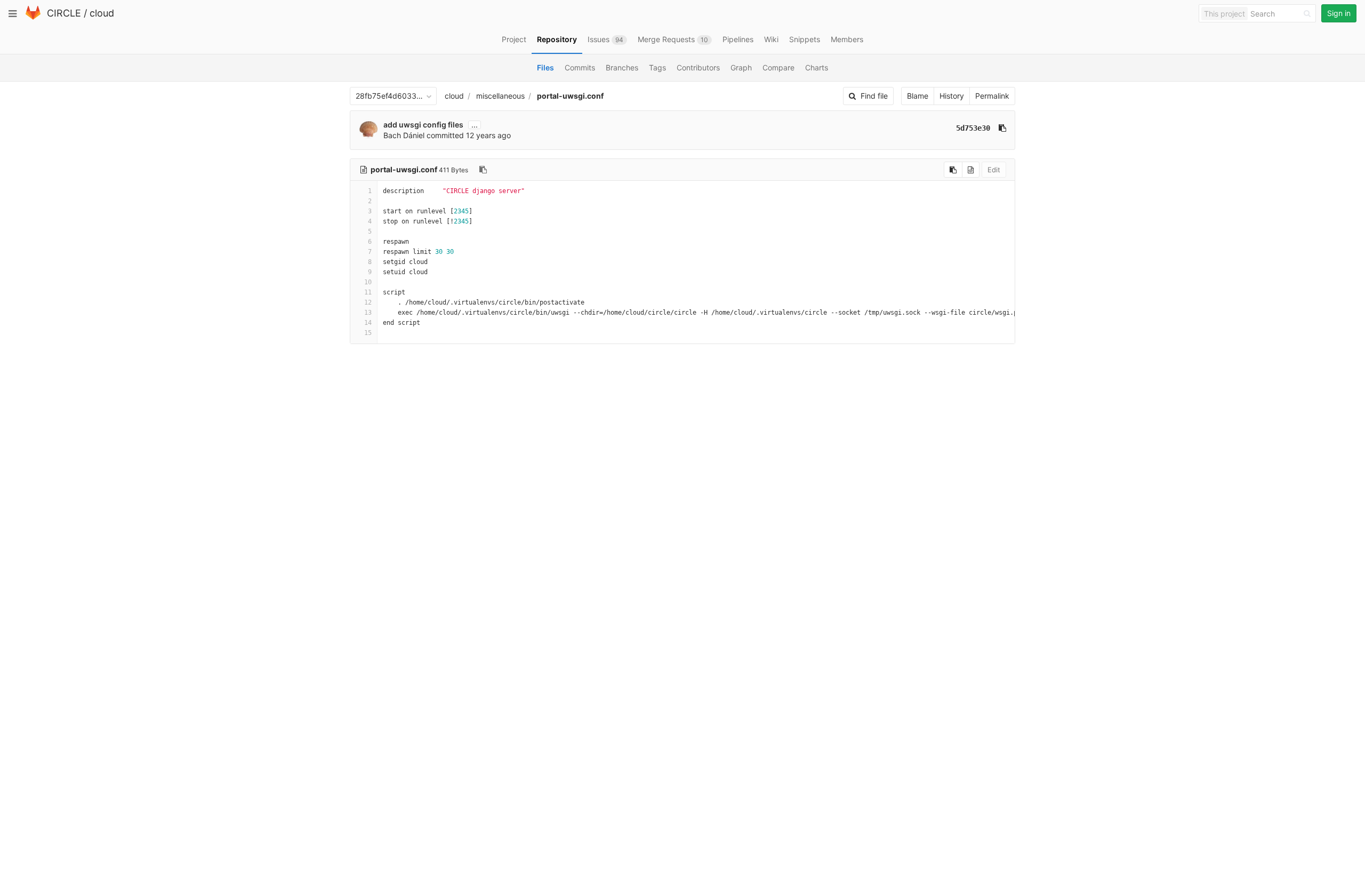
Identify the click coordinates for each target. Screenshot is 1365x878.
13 (368, 312)
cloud (102, 13)
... (474, 125)
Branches (622, 67)
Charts (816, 67)
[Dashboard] (33, 17)
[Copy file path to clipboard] (483, 169)
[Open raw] (970, 170)
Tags (657, 67)
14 (368, 322)
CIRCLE (64, 13)
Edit (993, 169)
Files (545, 67)
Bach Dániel (403, 135)
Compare (778, 67)
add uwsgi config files (423, 124)
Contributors (698, 67)
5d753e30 (973, 128)
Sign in (1339, 13)
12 (368, 302)
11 (368, 292)
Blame (917, 95)
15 (368, 333)
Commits (580, 67)
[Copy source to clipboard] (953, 170)
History (952, 95)
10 (368, 282)
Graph (741, 67)
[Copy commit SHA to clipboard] (1002, 128)
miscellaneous (500, 95)
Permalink (992, 95)
